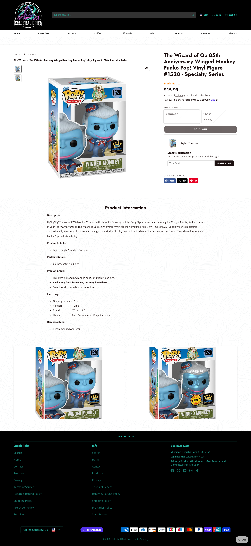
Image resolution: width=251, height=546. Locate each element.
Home (17, 33)
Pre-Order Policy (24, 507)
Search (18, 452)
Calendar (205, 33)
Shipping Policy (23, 500)
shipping (180, 95)
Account (217, 15)
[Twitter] (178, 470)
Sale (152, 33)
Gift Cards (127, 33)
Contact (18, 466)
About (232, 33)
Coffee (97, 33)
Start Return (21, 514)
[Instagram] (191, 470)
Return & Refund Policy (28, 494)
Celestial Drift (119, 539)
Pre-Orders (43, 33)
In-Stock (72, 33)
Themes (176, 33)
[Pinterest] (185, 470)
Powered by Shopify (137, 539)
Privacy (18, 480)
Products (29, 54)
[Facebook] (172, 470)
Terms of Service (24, 487)
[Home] (28, 15)
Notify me (224, 163)
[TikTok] (197, 470)
